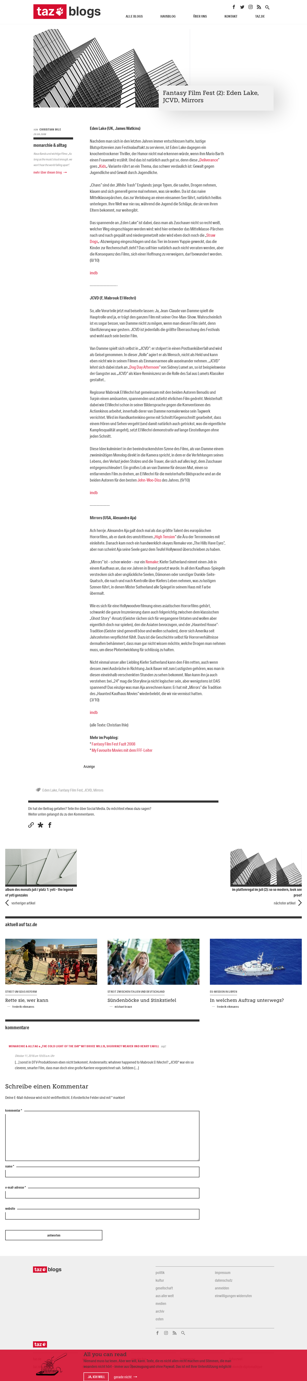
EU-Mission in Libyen (223, 992)
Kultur (160, 1280)
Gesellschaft (164, 1288)
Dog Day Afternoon (144, 367)
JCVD (88, 790)
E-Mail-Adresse (15, 1187)
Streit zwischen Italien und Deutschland (136, 992)
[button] (40, 825)
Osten (160, 1319)
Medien (161, 1303)
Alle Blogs (134, 16)
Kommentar (13, 1110)
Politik (160, 1272)
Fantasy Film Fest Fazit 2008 (113, 743)
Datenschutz (223, 1280)
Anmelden (222, 1288)
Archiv (160, 1311)
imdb (94, 272)
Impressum (223, 1272)
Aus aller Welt (165, 1295)
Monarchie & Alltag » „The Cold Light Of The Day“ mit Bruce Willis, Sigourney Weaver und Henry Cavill (84, 1046)
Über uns (200, 16)
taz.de (260, 16)
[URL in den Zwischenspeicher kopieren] (31, 825)
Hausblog (168, 16)
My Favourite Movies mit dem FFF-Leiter (122, 750)
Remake (152, 561)
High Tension (165, 536)
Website (10, 1209)
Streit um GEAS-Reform (21, 992)
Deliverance (208, 159)
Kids (102, 166)
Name (9, 1166)
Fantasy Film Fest (70, 790)
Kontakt (231, 16)
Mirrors (98, 790)
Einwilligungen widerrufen (233, 1295)
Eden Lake (49, 790)
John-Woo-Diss (149, 479)
